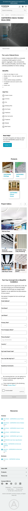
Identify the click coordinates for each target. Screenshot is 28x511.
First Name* (4, 308)
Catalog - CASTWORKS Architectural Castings (12, 444)
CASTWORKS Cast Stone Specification (13, 440)
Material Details (5, 48)
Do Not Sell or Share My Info (15, 491)
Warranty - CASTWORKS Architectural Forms (13, 450)
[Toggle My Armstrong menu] (20, 6)
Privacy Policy (11, 385)
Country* (3, 344)
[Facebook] (2, 484)
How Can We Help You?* (8, 358)
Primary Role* (5, 322)
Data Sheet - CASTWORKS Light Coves (13, 436)
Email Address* (5, 301)
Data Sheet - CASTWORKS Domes (12, 432)
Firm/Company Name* (7, 330)
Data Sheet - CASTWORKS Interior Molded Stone (14, 423)
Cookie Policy (10, 489)
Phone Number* (5, 337)
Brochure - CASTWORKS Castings (12, 459)
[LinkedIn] (20, 484)
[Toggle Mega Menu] (26, 6)
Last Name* (4, 315)
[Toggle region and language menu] (23, 6)
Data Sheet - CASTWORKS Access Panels (14, 419)
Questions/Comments (7, 366)
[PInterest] (11, 484)
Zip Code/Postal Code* (7, 351)
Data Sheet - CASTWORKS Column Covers (14, 428)
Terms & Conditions (18, 487)
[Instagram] (15, 484)
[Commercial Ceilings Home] (5, 6)
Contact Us (7, 145)
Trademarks (8, 487)
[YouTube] (6, 484)
